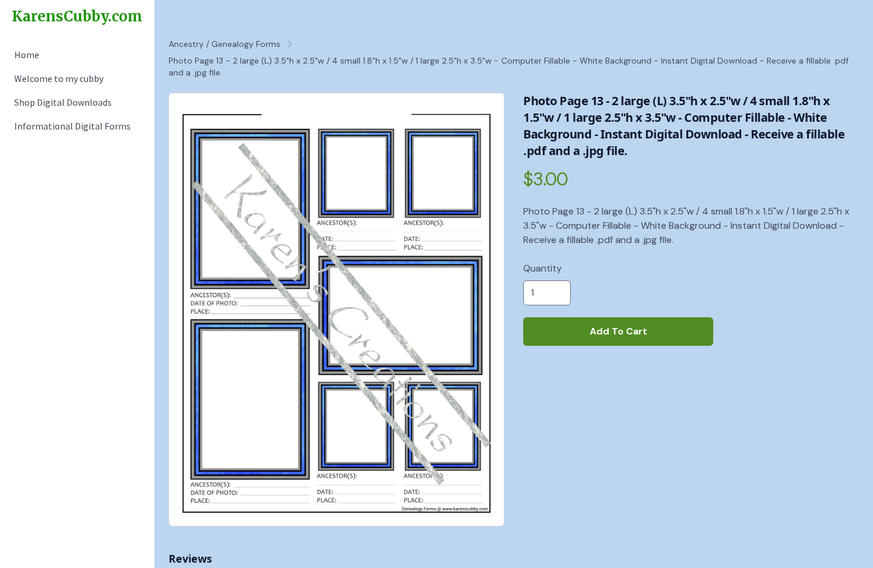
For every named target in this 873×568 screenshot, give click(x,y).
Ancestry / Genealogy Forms (224, 44)
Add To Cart (618, 331)
